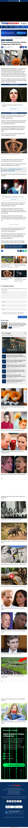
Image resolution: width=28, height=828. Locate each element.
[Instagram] (13, 802)
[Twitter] (21, 251)
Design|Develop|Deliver (14, 765)
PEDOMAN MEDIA (14, 796)
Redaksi (5, 46)
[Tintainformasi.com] (10, 23)
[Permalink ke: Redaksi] (2, 47)
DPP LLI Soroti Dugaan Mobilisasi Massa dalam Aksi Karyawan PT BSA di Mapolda (16, 361)
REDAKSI (3, 796)
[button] (22, 23)
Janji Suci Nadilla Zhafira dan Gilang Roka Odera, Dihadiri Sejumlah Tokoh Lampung (16, 371)
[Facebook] (18, 251)
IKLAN (24, 798)
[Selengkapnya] (25, 333)
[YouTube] (15, 802)
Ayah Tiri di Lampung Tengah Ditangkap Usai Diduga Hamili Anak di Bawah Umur (16, 376)
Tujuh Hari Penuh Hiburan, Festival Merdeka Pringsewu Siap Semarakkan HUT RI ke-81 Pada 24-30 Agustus (18, 324)
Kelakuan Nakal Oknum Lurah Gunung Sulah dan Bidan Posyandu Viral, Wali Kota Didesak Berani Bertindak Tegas (16, 366)
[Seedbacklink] (20, 801)
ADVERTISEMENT (18, 798)
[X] (10, 802)
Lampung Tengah (9, 40)
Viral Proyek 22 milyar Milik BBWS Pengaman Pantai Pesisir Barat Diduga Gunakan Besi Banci (16, 356)
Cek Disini (10, 813)
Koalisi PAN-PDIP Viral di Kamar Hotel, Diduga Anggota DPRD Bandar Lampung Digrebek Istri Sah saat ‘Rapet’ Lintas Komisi (16, 380)
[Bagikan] (26, 47)
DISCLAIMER (21, 796)
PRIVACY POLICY (10, 798)
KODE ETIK (8, 796)
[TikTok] (18, 802)
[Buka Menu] (24, 23)
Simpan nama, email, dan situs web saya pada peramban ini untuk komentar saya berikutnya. (13, 313)
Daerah (10, 327)
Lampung (3, 40)
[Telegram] (23, 251)
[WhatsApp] (26, 251)
